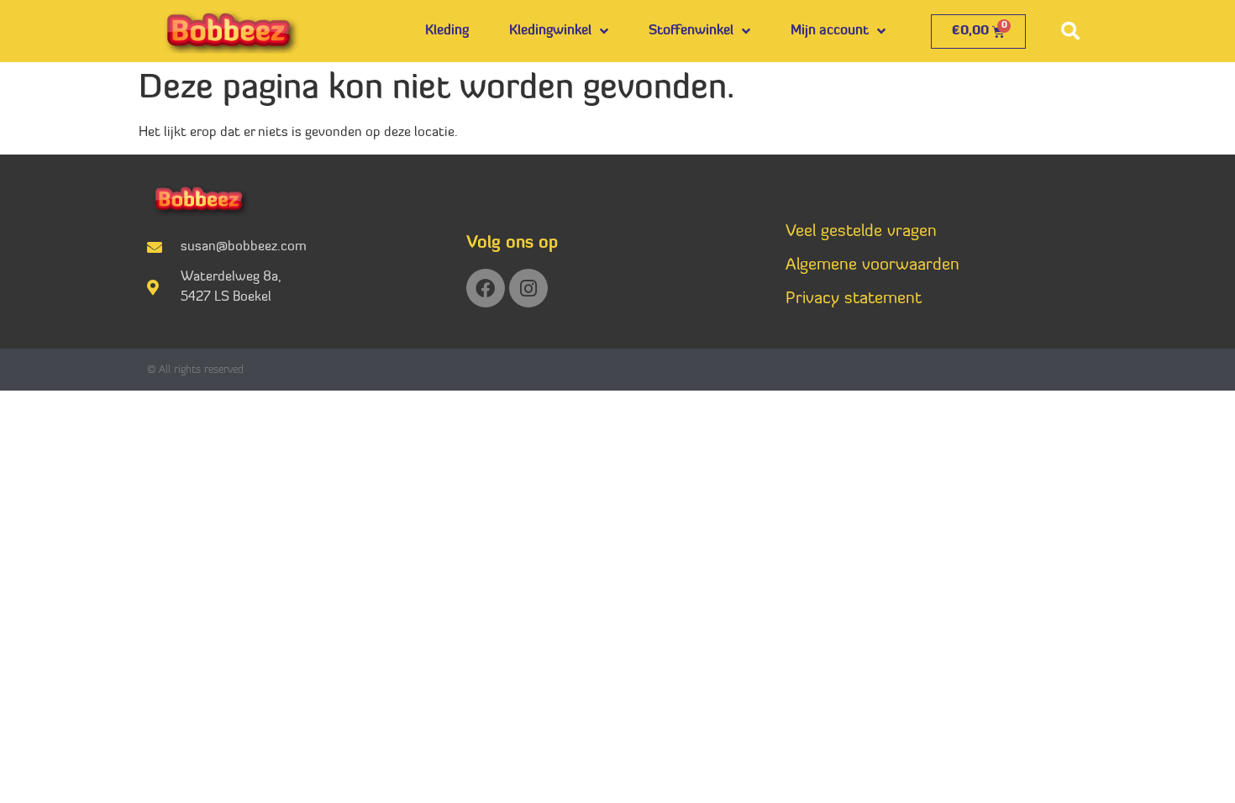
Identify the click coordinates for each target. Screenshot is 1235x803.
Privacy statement (854, 299)
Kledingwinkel (550, 31)
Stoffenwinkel (691, 31)
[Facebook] (485, 288)
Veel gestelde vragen (861, 231)
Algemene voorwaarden (872, 265)
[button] (1070, 31)
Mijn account (830, 31)
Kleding (447, 31)
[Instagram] (528, 288)
